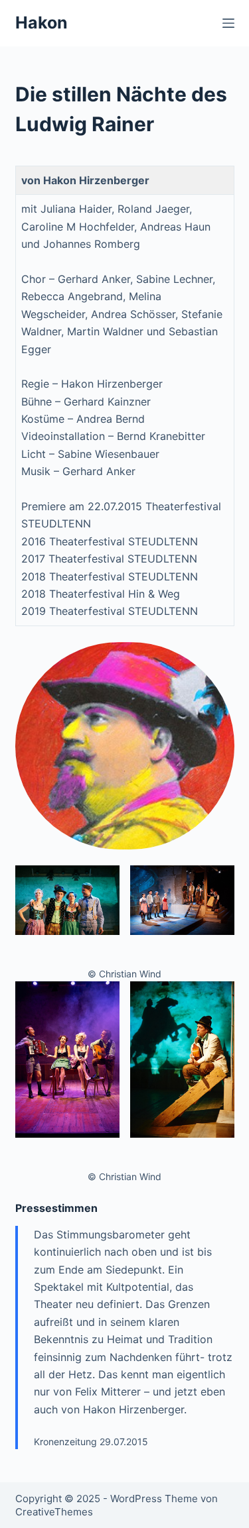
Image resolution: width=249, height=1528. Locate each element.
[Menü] (228, 23)
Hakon (41, 22)
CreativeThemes (54, 1511)
